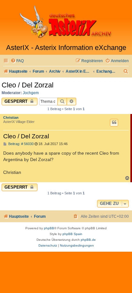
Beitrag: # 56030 (20, 144)
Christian (11, 117)
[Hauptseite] (66, 22)
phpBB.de (88, 239)
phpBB (49, 228)
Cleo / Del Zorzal (28, 85)
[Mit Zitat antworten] (114, 122)
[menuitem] (17, 61)
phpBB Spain (72, 234)
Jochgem (31, 93)
